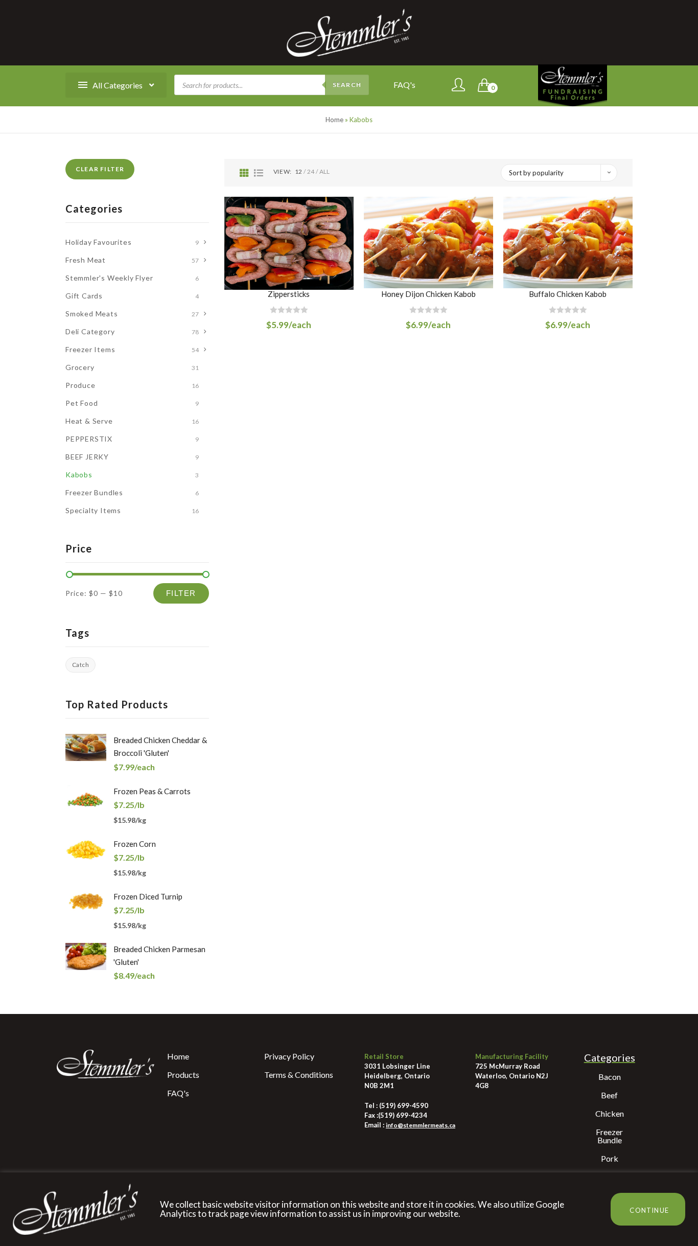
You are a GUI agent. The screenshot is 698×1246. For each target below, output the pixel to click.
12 (298, 171)
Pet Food (81, 403)
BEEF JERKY (87, 456)
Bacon (609, 1076)
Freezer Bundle (609, 1136)
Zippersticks (289, 293)
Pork (609, 1158)
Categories (609, 1057)
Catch (80, 664)
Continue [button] (649, 1210)
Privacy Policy (289, 1056)
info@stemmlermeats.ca (420, 1125)
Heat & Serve (89, 421)
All (324, 171)
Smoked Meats (91, 313)
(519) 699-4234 (402, 1115)
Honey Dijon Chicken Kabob (428, 293)
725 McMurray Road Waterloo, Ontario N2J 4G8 (511, 1076)
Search (347, 84)
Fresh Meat (85, 260)
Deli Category (89, 331)
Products (183, 1074)
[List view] (258, 172)
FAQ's (404, 84)
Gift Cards (84, 295)
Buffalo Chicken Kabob (568, 293)
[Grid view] (244, 172)
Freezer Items (90, 349)
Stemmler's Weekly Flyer (109, 277)
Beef (609, 1095)
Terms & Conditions (298, 1074)
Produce (80, 385)
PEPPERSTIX (88, 438)
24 (310, 171)
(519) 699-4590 (403, 1105)
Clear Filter (100, 169)
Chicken (609, 1113)
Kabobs (78, 474)
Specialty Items (93, 510)
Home (334, 120)
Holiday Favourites (98, 242)
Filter (181, 593)
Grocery (80, 367)
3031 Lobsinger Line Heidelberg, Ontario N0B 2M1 (397, 1076)
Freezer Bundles (94, 492)
